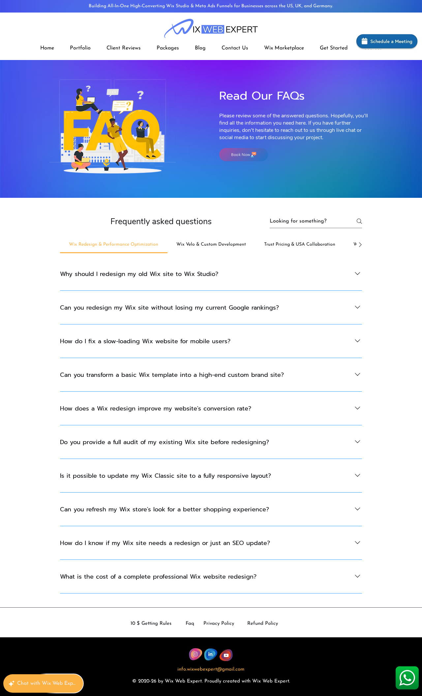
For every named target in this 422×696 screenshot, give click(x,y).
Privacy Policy (218, 623)
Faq (190, 623)
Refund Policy (262, 623)
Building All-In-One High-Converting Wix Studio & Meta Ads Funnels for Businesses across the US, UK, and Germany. (211, 6)
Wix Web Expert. (271, 681)
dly (218, 681)
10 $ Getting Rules (151, 623)
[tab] (113, 244)
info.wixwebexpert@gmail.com (211, 669)
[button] (168, 48)
